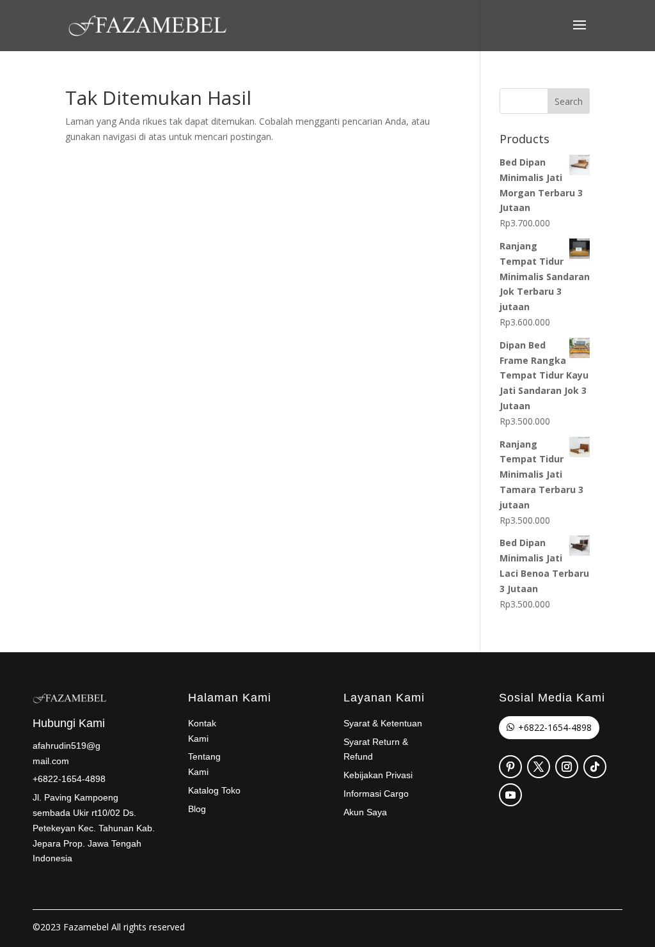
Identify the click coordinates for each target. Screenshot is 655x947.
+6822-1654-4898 (555, 727)
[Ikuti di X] (538, 766)
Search (569, 101)
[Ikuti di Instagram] (566, 766)
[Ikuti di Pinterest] (510, 766)
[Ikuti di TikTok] (594, 766)
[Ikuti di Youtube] (510, 794)
